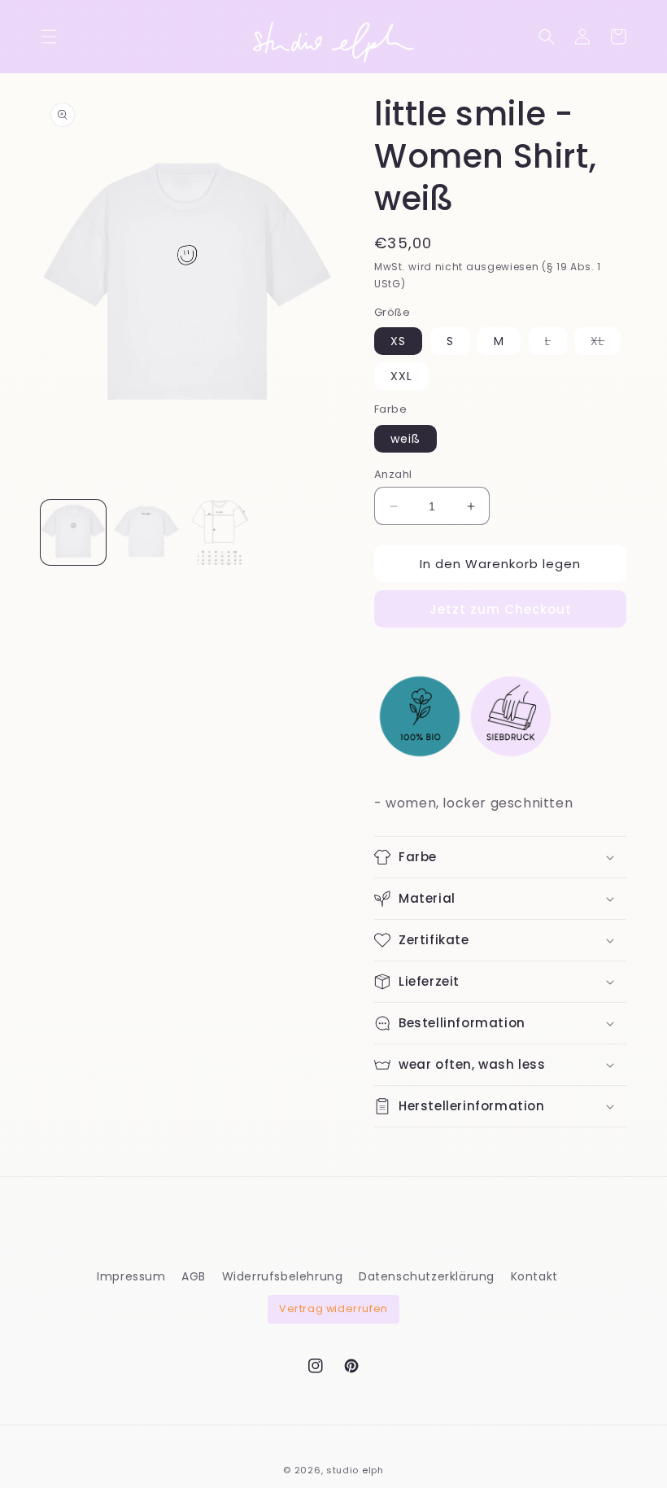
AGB (193, 1276)
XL (606, 343)
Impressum (131, 1276)
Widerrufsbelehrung (282, 1276)
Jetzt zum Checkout (500, 609)
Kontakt (534, 1276)
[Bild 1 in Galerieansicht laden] (73, 532)
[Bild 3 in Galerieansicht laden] (219, 532)
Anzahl (393, 474)
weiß (405, 439)
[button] (49, 37)
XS (398, 341)
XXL (401, 376)
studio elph (355, 1470)
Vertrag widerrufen (333, 1308)
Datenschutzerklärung (427, 1276)
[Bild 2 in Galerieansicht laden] (146, 532)
